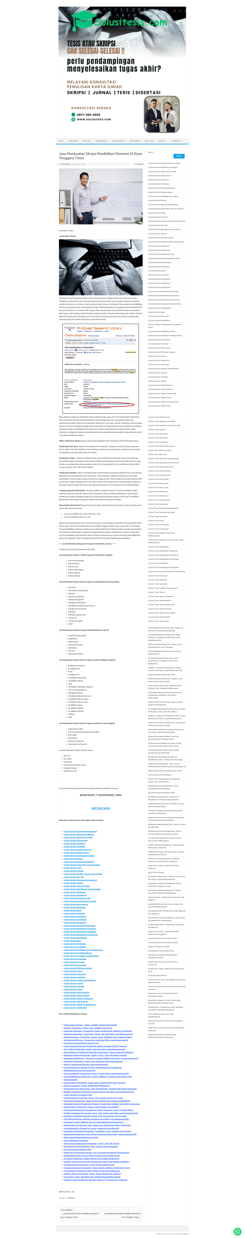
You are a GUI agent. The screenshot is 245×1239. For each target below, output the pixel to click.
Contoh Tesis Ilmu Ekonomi (159, 475)
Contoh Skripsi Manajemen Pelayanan (80, 929)
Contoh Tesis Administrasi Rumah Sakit (164, 425)
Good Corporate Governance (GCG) (162, 938)
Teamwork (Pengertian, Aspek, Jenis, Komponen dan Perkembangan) (93, 1061)
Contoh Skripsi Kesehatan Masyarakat (80, 901)
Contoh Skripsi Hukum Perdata (77, 886)
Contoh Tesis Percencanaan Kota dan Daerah (166, 571)
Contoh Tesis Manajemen (158, 547)
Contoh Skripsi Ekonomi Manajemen (79, 862)
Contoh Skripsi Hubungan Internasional (80, 880)
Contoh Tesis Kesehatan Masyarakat (163, 508)
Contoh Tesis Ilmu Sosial (158, 483)
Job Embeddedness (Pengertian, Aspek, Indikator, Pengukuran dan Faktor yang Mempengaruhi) (164, 637)
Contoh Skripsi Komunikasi (75, 917)
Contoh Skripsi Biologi (73, 859)
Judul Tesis (149, 141)
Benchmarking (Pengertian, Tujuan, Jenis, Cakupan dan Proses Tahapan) (94, 1083)
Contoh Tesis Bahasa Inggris (160, 450)
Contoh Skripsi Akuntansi (74, 844)
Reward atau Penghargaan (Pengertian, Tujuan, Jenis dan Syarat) (91, 1144)
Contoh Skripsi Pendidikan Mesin (78, 953)
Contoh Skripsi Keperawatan (76, 904)
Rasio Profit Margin (156, 872)
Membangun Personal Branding (161, 951)
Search (150, 152)
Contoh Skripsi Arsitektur (74, 847)
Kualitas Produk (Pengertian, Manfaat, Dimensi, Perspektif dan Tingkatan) (95, 1180)
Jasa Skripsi (73, 141)
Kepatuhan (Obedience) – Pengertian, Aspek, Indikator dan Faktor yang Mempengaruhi (101, 1058)
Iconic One (160, 1234)
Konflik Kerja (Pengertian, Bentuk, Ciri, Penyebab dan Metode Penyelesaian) (96, 1153)
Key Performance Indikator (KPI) (77, 1150)
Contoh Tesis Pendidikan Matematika (163, 567)
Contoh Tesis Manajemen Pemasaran (163, 555)
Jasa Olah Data (118, 141)
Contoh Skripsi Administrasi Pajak (78, 837)
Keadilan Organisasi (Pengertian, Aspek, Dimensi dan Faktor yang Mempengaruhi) (99, 1092)
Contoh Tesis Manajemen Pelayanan (163, 551)
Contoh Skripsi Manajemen (75, 923)
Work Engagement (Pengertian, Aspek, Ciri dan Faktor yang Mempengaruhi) (96, 1074)
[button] (237, 1231)
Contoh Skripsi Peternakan (75, 965)
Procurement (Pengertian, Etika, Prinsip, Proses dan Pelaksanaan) (92, 1171)
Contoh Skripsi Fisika (73, 868)
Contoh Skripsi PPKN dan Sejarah (78, 968)
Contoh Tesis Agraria (157, 429)
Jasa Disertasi (101, 141)
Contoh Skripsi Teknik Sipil (75, 1008)
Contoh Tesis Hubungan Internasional (163, 463)
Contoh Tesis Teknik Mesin (159, 617)
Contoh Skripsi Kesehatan (75, 907)
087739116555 (101, 808)
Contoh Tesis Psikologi (157, 580)
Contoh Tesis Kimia (156, 520)
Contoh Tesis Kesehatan (158, 504)
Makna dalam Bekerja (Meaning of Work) (81, 1137)
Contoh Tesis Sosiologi (157, 584)
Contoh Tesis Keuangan (157, 516)
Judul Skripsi (134, 141)
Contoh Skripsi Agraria (73, 883)
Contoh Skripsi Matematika (75, 938)
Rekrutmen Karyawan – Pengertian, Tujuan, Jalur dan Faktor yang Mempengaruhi (98, 1034)
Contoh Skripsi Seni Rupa (74, 977)
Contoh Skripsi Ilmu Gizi (74, 877)
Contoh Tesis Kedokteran (158, 496)
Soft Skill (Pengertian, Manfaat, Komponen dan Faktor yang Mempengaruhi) (96, 1119)
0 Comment (138, 164)
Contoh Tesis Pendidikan (158, 563)
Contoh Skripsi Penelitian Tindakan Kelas (81, 956)
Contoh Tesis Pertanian (157, 576)
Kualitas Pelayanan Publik (158, 946)
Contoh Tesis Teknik (156, 592)
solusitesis (66, 164)
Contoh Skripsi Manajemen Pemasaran (80, 932)
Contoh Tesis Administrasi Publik (161, 421)
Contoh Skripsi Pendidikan (75, 947)
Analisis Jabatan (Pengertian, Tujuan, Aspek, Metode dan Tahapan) (92, 1174)
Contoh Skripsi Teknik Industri (76, 996)
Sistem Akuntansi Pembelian (76, 1141)
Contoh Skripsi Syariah (73, 983)
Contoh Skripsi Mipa (72, 941)
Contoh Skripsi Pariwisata (75, 944)
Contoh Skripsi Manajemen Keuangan (79, 926)
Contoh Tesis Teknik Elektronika (161, 604)
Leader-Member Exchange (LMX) (78, 1095)
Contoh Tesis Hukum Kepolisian (161, 467)
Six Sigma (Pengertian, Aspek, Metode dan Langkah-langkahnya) (91, 1159)
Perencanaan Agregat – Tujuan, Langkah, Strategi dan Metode (90, 1025)
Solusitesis (71, 1198)
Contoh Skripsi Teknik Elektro (76, 993)
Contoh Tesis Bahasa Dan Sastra (161, 446)
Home (61, 141)
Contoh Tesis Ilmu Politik (158, 479)
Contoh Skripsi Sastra (73, 971)
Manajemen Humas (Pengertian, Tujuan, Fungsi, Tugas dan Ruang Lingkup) (95, 1055)
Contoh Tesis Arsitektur (158, 442)
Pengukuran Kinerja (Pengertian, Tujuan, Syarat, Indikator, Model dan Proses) (97, 1168)
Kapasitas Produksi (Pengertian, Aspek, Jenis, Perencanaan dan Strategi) (95, 1116)
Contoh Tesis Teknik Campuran (161, 596)
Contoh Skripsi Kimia (72, 911)
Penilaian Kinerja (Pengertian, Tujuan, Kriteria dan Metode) (89, 1165)
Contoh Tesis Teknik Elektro (160, 600)
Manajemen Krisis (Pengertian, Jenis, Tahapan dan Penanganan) (91, 1147)
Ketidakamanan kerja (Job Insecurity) (79, 1071)
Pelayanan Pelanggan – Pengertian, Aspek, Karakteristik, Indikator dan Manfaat (98, 1031)
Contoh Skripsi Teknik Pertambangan (80, 1005)
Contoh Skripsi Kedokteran (75, 895)
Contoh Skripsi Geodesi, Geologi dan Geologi (83, 874)
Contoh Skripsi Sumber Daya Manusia (79, 980)
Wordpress (184, 1234)
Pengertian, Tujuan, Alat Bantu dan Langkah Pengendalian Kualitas (92, 1177)
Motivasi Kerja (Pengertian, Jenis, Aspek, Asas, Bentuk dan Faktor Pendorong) (97, 1125)
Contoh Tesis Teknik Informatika (161, 613)
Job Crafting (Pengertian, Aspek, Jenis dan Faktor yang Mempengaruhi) (94, 1049)
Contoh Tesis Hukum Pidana (159, 471)
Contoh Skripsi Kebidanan (75, 892)
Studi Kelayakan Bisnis (157, 975)
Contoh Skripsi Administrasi (75, 841)
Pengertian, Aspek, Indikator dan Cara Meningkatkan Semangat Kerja (93, 1122)
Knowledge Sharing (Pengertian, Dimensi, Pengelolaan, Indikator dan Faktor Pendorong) (102, 1104)
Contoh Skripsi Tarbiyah (74, 986)
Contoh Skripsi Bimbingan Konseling (79, 856)
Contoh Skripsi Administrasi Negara (79, 835)
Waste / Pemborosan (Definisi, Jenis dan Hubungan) (86, 1065)
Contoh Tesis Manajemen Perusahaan (163, 559)
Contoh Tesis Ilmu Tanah (158, 487)
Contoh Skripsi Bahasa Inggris (76, 853)
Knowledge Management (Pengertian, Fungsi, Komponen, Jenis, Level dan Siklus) (98, 1110)
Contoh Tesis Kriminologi (158, 525)
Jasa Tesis (86, 141)
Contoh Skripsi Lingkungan (75, 920)
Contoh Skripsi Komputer (74, 913)
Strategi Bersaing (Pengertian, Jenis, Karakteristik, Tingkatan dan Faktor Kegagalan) (100, 1089)
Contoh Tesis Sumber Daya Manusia (163, 588)
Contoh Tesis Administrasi (159, 417)
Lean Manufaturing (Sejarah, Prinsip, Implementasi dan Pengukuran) (93, 1068)
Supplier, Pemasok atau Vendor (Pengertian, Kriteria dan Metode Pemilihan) (96, 1162)
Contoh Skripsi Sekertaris (75, 974)
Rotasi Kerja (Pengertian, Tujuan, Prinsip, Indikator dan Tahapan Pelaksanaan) (97, 1101)
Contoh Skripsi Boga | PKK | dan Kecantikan (82, 865)
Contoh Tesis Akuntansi (158, 438)
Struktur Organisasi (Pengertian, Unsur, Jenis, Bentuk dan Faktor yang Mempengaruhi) (101, 1113)
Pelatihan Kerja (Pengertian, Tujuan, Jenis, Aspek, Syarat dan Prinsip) (93, 1098)
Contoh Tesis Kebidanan (158, 491)
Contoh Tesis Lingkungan (158, 529)
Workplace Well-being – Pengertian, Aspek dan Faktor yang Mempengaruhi (96, 1040)
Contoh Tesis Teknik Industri (160, 609)
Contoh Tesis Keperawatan (159, 500)
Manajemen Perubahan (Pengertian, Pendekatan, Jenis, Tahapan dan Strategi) (97, 1131)
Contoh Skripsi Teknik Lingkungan (78, 999)
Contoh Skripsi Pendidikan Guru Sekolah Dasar (83, 950)
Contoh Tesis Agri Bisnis (158, 434)
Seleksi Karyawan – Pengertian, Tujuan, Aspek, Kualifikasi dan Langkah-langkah (98, 1037)
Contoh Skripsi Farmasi (73, 871)
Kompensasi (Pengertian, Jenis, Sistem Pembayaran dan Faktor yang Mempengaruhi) (100, 1134)
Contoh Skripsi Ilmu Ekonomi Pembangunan (82, 889)
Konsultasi (176, 141)
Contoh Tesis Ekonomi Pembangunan (163, 458)
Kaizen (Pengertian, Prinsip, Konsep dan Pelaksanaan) (87, 1086)
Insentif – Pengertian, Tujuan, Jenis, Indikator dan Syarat (88, 1028)
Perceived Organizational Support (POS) (81, 1043)
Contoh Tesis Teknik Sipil (158, 621)
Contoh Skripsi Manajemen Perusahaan (80, 831)
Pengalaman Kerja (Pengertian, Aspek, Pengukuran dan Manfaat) (91, 1128)
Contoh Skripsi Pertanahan (75, 959)
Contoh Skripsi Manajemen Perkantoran (81, 935)
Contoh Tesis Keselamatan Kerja (161, 512)
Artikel (162, 141)
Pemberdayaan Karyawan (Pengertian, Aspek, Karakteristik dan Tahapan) (95, 1046)
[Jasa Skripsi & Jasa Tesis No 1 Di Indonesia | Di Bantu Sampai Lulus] (122, 134)
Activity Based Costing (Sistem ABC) (163, 942)
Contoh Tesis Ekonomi (157, 454)
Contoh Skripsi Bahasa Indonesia (78, 850)
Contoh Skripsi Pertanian (74, 962)
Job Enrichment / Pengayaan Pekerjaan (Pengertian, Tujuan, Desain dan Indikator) (99, 1052)
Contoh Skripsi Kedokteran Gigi (77, 898)
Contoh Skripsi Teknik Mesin (76, 1002)
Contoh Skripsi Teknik (73, 989)
